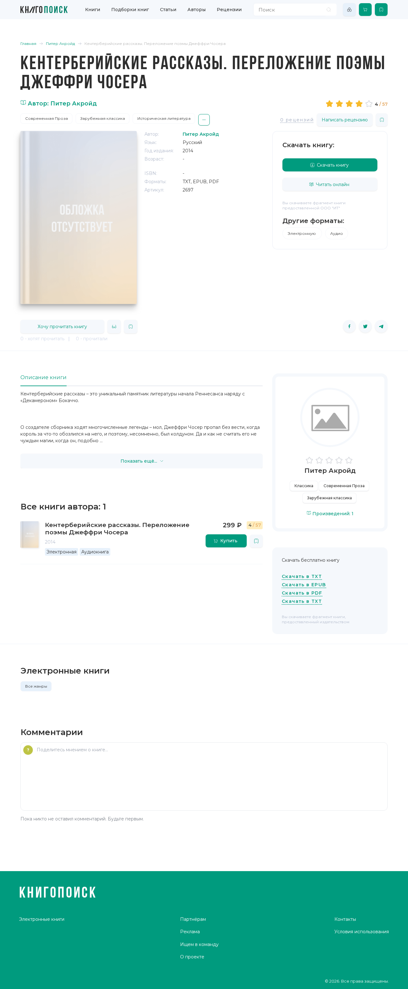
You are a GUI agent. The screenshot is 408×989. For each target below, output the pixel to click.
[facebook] (349, 326)
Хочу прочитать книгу (62, 326)
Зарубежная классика (102, 118)
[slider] (350, 103)
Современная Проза (46, 118)
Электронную (302, 233)
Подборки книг (130, 9)
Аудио (336, 233)
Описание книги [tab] (43, 377)
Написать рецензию (345, 120)
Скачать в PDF (302, 593)
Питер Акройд (330, 470)
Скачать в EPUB (304, 585)
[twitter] (365, 326)
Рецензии (229, 9)
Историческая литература (164, 118)
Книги (92, 9)
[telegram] (381, 326)
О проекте (192, 957)
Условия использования (361, 932)
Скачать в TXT (302, 576)
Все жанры (36, 686)
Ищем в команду (199, 944)
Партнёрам (193, 919)
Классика (304, 485)
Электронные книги (41, 919)
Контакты (345, 919)
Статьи (168, 9)
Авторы (196, 9)
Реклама (190, 932)
